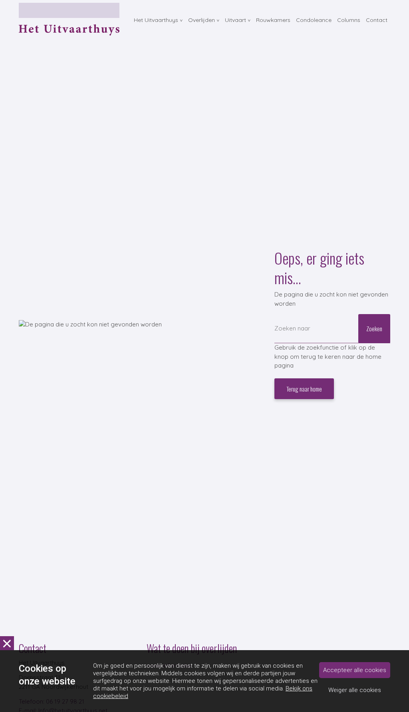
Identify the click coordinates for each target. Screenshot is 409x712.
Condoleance (314, 20)
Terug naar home (304, 388)
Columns (348, 20)
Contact (376, 20)
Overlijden (201, 20)
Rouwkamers (273, 20)
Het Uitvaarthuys (156, 20)
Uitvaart (235, 20)
